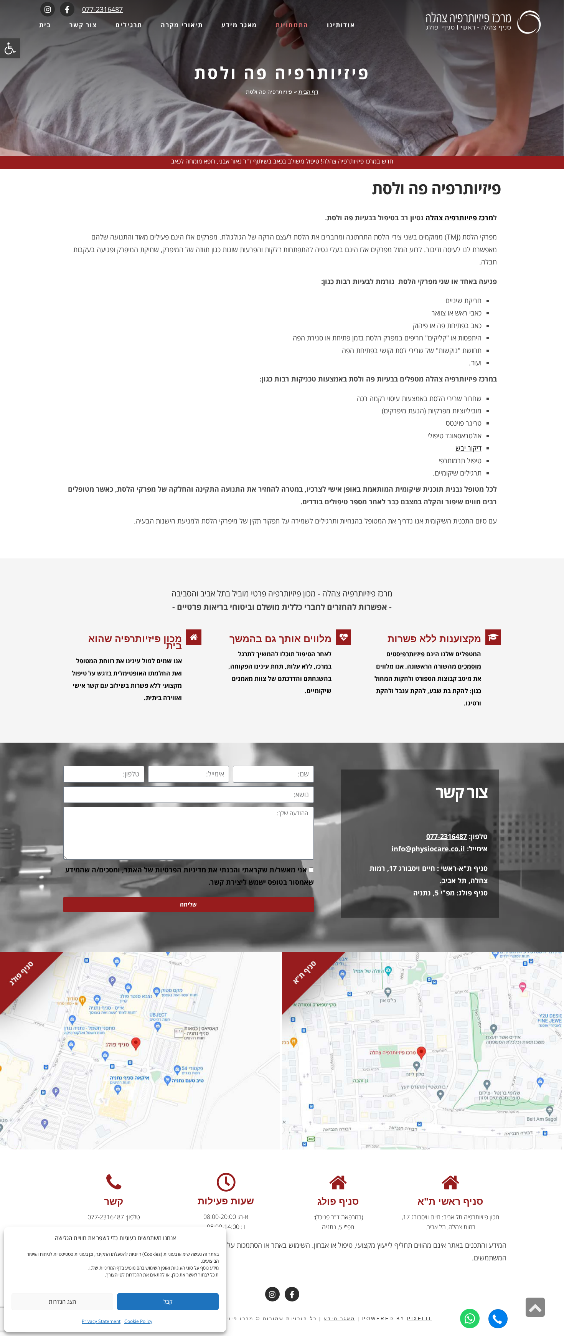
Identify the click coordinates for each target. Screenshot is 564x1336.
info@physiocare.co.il (428, 848)
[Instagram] (47, 9)
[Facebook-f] (67, 9)
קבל (168, 1301)
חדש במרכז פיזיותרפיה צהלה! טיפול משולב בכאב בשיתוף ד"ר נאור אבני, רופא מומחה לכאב (282, 161)
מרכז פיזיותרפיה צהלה (459, 217)
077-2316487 (102, 9)
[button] (10, 48)
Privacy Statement (101, 1321)
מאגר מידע (339, 1318)
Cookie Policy (138, 1321)
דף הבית (308, 92)
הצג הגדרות (62, 1301)
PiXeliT (419, 1318)
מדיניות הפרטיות (181, 869)
